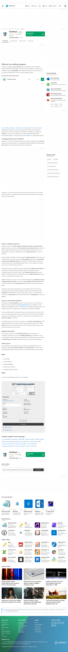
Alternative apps (8, 430)
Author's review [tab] (22, 40)
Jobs (3, 629)
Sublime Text (19, 128)
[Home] (2, 29)
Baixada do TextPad (21, 441)
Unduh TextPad (30, 443)
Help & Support (5, 627)
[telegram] (55, 625)
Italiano (30, 641)
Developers (54, 6)
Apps (28, 6)
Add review (23, 424)
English (10, 641)
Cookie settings (38, 631)
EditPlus (7, 128)
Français (18, 641)
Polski (45, 641)
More (56, 105)
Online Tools (4, 636)
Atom (3, 128)
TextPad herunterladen (7, 441)
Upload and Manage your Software (22, 626)
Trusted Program (14, 37)
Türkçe (20, 643)
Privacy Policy (38, 628)
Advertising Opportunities (21, 631)
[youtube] (52, 625)
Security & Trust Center (5, 625)
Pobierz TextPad (30, 446)
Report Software (8, 427)
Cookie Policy (38, 629)
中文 (28, 643)
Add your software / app (6, 633)
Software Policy (21, 628)
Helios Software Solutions (8, 400)
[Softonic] (10, 6)
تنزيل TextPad (5, 439)
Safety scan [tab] (30, 40)
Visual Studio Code (35, 128)
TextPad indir (28, 439)
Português (4, 643)
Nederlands (41, 641)
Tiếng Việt (25, 643)
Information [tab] (5, 40)
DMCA (36, 622)
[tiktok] (58, 623)
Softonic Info (4, 622)
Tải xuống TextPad (6, 443)
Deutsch (6, 641)
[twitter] (23, 421)
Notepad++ (12, 128)
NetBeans (28, 135)
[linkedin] (63, 623)
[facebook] (21, 421)
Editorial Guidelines (6, 631)
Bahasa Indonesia (24, 641)
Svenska (12, 643)
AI (40, 6)
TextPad (16, 32)
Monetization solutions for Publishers (23, 623)
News (46, 6)
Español (14, 641)
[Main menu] (2, 6)
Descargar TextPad (18, 443)
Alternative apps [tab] (13, 40)
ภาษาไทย (17, 643)
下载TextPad (38, 439)
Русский (8, 643)
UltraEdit (25, 128)
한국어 (37, 641)
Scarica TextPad (19, 446)
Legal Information (38, 624)
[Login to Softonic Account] (65, 6)
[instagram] (55, 623)
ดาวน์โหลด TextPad (6, 446)
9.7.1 (5, 405)
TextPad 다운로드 (34, 441)
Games (35, 6)
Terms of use (37, 626)
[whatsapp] (26, 421)
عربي (3, 641)
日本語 (33, 641)
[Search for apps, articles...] (60, 6)
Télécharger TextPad (17, 439)
